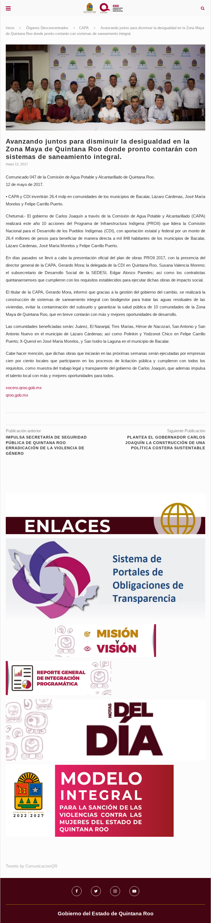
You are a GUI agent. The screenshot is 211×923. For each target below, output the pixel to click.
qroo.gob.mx (17, 395)
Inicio (10, 28)
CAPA (84, 28)
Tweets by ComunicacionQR (31, 866)
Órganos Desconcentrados (47, 28)
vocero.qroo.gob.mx (24, 387)
